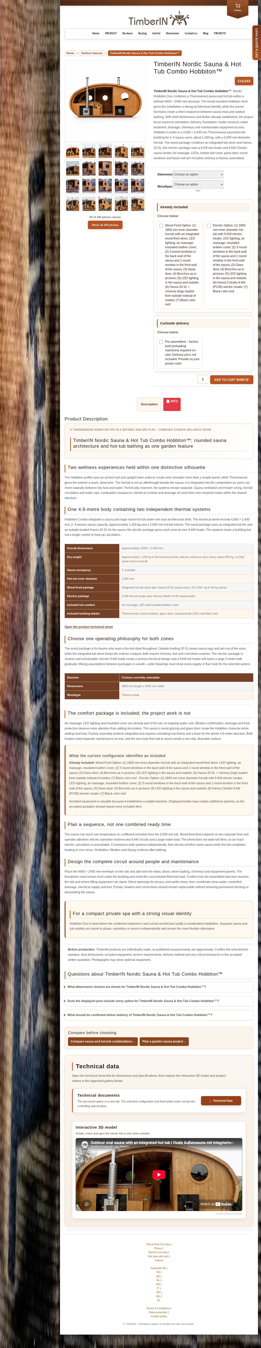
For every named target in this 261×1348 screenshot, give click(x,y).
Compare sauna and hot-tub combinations (103, 1041)
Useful (156, 33)
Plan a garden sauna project (164, 1041)
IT (158, 1288)
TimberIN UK (158, 1268)
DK (158, 1284)
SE (158, 1292)
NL (158, 1280)
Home (96, 33)
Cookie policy (159, 1316)
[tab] (149, 404)
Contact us (191, 33)
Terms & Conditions (158, 1308)
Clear (198, 191)
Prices (158, 1248)
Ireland (159, 1260)
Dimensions (163, 174)
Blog (205, 33)
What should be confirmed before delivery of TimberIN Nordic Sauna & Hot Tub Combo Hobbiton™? (139, 1015)
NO (158, 1296)
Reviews (127, 33)
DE (158, 1276)
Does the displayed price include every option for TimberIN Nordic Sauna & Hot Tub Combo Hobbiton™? (143, 1001)
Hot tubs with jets (158, 1256)
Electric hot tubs (158, 1252)
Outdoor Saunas (92, 53)
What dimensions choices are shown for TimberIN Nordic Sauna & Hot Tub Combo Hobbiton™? (136, 986)
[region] (159, 582)
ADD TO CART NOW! (229, 379)
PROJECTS (220, 33)
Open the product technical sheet (89, 627)
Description (149, 404)
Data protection (158, 1312)
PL (159, 1300)
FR (158, 1272)
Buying (142, 33)
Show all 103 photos (105, 224)
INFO (174, 401)
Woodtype (163, 186)
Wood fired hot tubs (158, 1244)
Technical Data (223, 1100)
